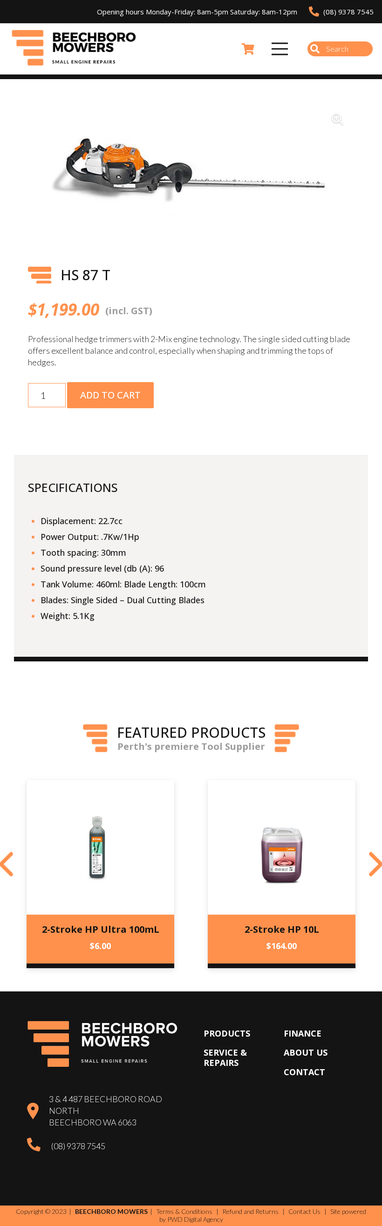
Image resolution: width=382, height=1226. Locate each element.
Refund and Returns (250, 1211)
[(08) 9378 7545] (39, 1146)
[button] (337, 119)
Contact (304, 1072)
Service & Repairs (225, 1057)
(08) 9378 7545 (78, 1146)
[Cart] (248, 48)
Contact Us (304, 1211)
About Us (305, 1052)
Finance (302, 1033)
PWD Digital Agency (195, 1219)
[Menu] (280, 49)
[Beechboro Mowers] (74, 48)
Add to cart (110, 395)
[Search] (315, 48)
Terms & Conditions (184, 1211)
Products (227, 1033)
